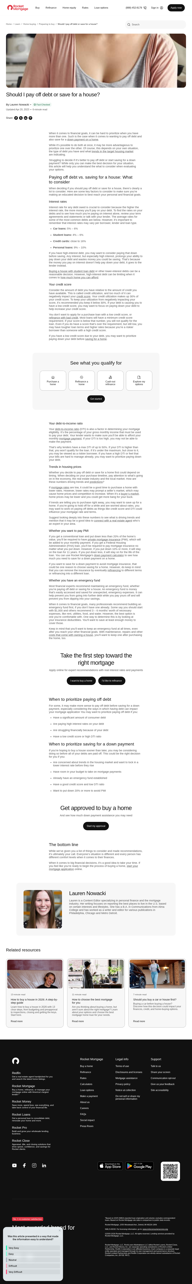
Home (9, 24)
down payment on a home (82, 139)
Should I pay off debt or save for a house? (78, 24)
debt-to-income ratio (67, 429)
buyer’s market (130, 493)
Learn (17, 24)
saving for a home (96, 339)
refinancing (114, 570)
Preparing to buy (47, 24)
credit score (83, 296)
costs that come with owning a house (71, 635)
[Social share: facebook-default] (16, 118)
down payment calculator (109, 555)
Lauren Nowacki (19, 104)
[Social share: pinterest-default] (30, 118)
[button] (33, 1247)
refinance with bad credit (63, 317)
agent (128, 520)
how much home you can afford (79, 277)
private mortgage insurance (104, 539)
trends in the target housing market (112, 151)
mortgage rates (60, 487)
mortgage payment (70, 438)
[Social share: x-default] (21, 118)
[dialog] (33, 1254)
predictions (96, 481)
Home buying (29, 24)
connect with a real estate (109, 520)
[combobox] (155, 24)
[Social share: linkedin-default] (25, 118)
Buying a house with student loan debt (71, 271)
